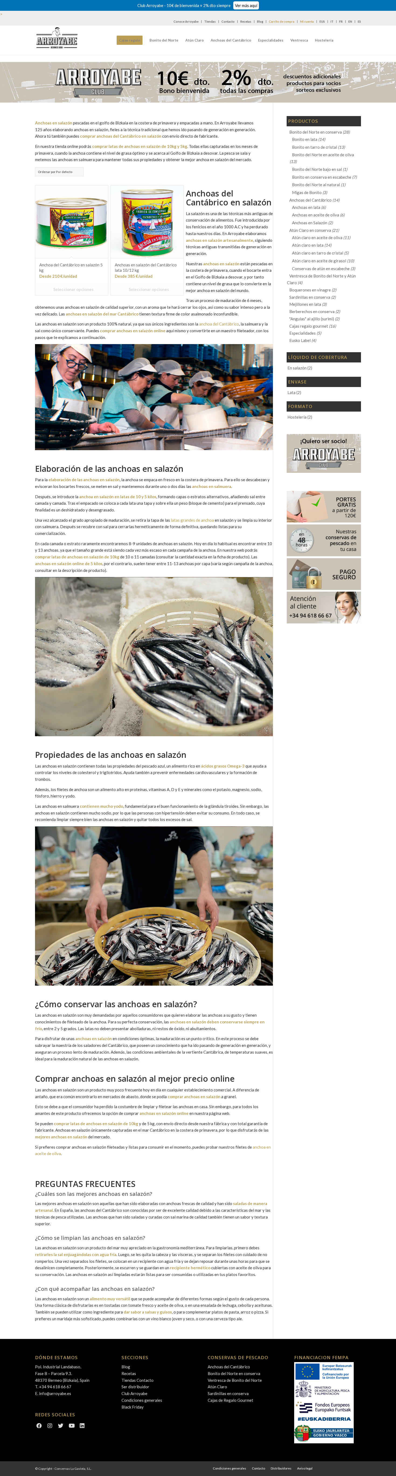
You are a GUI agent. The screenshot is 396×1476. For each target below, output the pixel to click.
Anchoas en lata (306, 207)
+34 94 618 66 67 (55, 1386)
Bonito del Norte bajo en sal (317, 169)
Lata (291, 392)
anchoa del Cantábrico (219, 323)
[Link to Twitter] (61, 1426)
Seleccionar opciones (73, 289)
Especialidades (302, 333)
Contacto (228, 21)
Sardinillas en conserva (309, 297)
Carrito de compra (281, 21)
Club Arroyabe (134, 1393)
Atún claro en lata (308, 245)
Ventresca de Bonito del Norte (235, 1380)
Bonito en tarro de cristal (314, 147)
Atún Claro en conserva (310, 230)
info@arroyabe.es (55, 1393)
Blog (260, 21)
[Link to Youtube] (71, 1426)
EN (350, 21)
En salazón (297, 367)
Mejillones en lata (305, 304)
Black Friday (132, 1406)
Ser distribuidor (135, 1386)
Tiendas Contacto (137, 1380)
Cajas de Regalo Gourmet (230, 1400)
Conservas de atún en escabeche (321, 268)
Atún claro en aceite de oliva (317, 237)
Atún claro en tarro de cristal (317, 252)
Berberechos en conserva (312, 311)
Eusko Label (300, 340)
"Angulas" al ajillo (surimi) (311, 318)
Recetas (245, 21)
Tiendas (210, 21)
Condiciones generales (141, 1400)
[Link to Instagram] (50, 1426)
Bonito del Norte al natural (316, 184)
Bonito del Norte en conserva (315, 132)
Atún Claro (217, 1386)
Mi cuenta (307, 21)
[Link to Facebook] (39, 1426)
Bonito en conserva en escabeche (321, 177)
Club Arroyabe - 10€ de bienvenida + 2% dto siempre (197, 5)
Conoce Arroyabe (186, 21)
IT (332, 21)
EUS (322, 21)
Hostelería (297, 417)
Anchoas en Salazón (309, 222)
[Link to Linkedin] (82, 1426)
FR (341, 21)
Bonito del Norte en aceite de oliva (323, 154)
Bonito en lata (304, 139)
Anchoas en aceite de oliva (315, 214)
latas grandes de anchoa (192, 520)
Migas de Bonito (307, 192)
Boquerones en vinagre (310, 289)
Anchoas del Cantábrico (310, 200)
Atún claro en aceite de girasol (319, 260)
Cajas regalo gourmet (308, 326)
